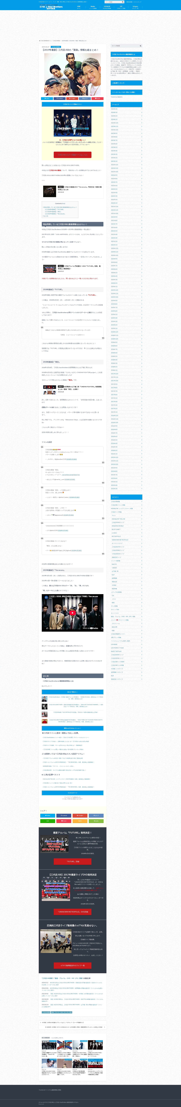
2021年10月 (114, 213)
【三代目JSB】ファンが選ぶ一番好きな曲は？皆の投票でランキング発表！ (63, 749)
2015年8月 (114, 471)
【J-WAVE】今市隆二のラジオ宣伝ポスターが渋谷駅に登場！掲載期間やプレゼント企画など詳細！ (74, 1027)
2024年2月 (114, 116)
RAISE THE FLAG (116, 651)
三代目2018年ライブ (118, 550)
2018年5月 (114, 356)
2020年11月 (114, 252)
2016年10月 (114, 422)
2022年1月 (114, 203)
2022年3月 (114, 196)
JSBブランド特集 (116, 637)
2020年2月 (114, 283)
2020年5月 (114, 272)
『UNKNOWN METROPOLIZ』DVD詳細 (72, 912)
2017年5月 (114, 398)
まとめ (45, 216)
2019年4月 (114, 318)
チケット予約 (115, 609)
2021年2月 (114, 241)
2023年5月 (114, 147)
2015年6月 (114, 478)
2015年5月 (114, 482)
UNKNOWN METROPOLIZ (120, 540)
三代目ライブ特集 (121, 7)
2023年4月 (114, 151)
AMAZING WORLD (117, 526)
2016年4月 (114, 443)
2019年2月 (114, 325)
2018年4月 (114, 360)
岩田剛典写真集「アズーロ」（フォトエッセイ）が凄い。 (59, 766)
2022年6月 (114, 185)
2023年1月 (114, 161)
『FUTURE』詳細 (72, 861)
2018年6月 (114, 353)
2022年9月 (114, 175)
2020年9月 (114, 259)
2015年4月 (114, 485)
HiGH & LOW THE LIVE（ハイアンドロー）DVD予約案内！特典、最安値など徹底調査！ (67, 779)
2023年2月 (114, 158)
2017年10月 (114, 380)
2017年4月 (114, 401)
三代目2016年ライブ (118, 522)
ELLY (113, 574)
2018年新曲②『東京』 (53, 211)
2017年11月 (114, 377)
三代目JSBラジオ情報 (117, 665)
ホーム (78, 7)
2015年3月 (114, 488)
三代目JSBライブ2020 (117, 662)
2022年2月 (114, 199)
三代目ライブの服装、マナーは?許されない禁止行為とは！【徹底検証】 (63, 745)
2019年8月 (114, 304)
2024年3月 (114, 112)
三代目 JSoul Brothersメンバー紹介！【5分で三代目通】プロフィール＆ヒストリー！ (66, 737)
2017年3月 (114, 405)
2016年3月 (114, 447)
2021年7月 (114, 224)
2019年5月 (114, 314)
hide (63, 203)
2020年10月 (114, 255)
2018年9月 (114, 342)
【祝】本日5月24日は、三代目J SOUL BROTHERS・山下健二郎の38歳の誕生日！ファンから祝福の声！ (72, 1006)
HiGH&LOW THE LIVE (118, 519)
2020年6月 (114, 269)
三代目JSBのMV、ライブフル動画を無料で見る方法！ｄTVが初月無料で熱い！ (64, 770)
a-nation (114, 533)
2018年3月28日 (72, 459)
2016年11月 (114, 419)
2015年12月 (114, 457)
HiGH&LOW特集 (107, 7)
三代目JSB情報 (47, 978)
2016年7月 (114, 433)
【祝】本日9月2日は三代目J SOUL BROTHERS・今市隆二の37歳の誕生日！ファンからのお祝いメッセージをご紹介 (72, 995)
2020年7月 (114, 265)
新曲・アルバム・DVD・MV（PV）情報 (68, 978)
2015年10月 (114, 464)
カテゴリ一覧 (135, 7)
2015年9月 (114, 468)
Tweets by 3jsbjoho (116, 97)
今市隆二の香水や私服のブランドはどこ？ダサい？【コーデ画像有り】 (63, 1022)
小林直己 (114, 568)
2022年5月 (114, 189)
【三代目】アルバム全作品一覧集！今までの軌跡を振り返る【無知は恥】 (63, 758)
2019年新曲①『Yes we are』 (55, 214)
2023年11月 (114, 126)
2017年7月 (114, 391)
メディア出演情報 (116, 592)
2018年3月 (114, 363)
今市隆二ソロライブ (117, 668)
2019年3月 (114, 321)
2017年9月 (114, 384)
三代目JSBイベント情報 (118, 505)
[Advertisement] (90, 26)
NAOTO (114, 564)
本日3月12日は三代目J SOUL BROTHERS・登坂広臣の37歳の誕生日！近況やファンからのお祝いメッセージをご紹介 (72, 983)
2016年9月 (114, 426)
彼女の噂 (114, 627)
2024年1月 (114, 119)
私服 (113, 630)
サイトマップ (137, 2)
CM (113, 595)
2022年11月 (114, 168)
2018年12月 (114, 332)
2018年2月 (114, 367)
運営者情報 (129, 2)
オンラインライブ (117, 543)
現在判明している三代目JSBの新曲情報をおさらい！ (60, 207)
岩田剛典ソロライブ (117, 672)
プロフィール (116, 623)
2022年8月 (114, 178)
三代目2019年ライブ (117, 655)
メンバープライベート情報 (119, 620)
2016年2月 (114, 450)
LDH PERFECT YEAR (117, 648)
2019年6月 (114, 311)
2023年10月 (114, 130)
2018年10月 (114, 339)
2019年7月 (114, 307)
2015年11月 (114, 461)
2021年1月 (114, 245)
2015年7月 (114, 475)
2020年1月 (114, 286)
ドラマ (114, 599)
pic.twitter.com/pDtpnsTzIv (71, 475)
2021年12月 (114, 206)
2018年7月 (114, 349)
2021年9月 (114, 217)
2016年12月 (114, 415)
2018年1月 (114, 370)
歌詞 (112, 675)
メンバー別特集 (93, 7)
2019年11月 (114, 293)
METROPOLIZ (116, 536)
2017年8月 (114, 387)
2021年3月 (114, 238)
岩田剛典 (114, 578)
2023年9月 (114, 133)
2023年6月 (114, 144)
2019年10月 (114, 297)
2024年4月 (114, 109)
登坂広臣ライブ (116, 557)
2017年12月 (114, 373)
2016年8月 (114, 429)
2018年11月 (114, 335)
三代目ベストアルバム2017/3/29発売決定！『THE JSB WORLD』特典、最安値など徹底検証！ (68, 762)
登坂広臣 (114, 581)
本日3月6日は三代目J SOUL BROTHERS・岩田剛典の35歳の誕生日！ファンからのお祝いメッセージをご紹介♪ (72, 989)
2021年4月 (114, 234)
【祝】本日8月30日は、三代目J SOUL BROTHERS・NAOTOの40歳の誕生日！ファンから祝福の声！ (72, 1000)
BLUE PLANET (116, 529)
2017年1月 (114, 412)
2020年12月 (114, 248)
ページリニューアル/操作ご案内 (120, 641)
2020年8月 (114, 262)
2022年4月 (114, 192)
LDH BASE (114, 644)
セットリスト (115, 613)
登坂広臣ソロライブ (117, 679)
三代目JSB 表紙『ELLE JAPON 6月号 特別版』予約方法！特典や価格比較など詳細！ (75, 712)
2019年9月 (114, 300)
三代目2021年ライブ (118, 554)
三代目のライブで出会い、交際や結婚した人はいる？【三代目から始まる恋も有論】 (66, 741)
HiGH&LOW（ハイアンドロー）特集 (122, 508)
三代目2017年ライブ (118, 547)
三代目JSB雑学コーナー (118, 634)
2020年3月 (114, 279)
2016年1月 (114, 454)
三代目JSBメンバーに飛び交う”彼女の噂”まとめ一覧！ (58, 783)
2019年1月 (114, 328)
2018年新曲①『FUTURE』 (55, 209)
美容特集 (114, 588)
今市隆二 (114, 585)
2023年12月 (114, 123)
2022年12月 (114, 164)
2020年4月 (114, 276)
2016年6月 (114, 436)
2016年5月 (114, 440)
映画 (113, 602)
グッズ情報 (114, 606)
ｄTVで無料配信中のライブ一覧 (72, 965)
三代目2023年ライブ (117, 658)
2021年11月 (114, 210)
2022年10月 (114, 171)
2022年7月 (114, 182)
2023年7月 (114, 140)
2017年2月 (114, 408)
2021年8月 (114, 220)
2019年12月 (114, 290)
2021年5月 (114, 231)
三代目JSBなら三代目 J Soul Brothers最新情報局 (60, 1102)
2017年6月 (114, 394)
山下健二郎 (115, 571)
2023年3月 (114, 154)
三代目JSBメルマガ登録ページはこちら (73, 155)
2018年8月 (114, 346)
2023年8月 (114, 137)
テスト (114, 515)
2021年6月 (114, 227)
